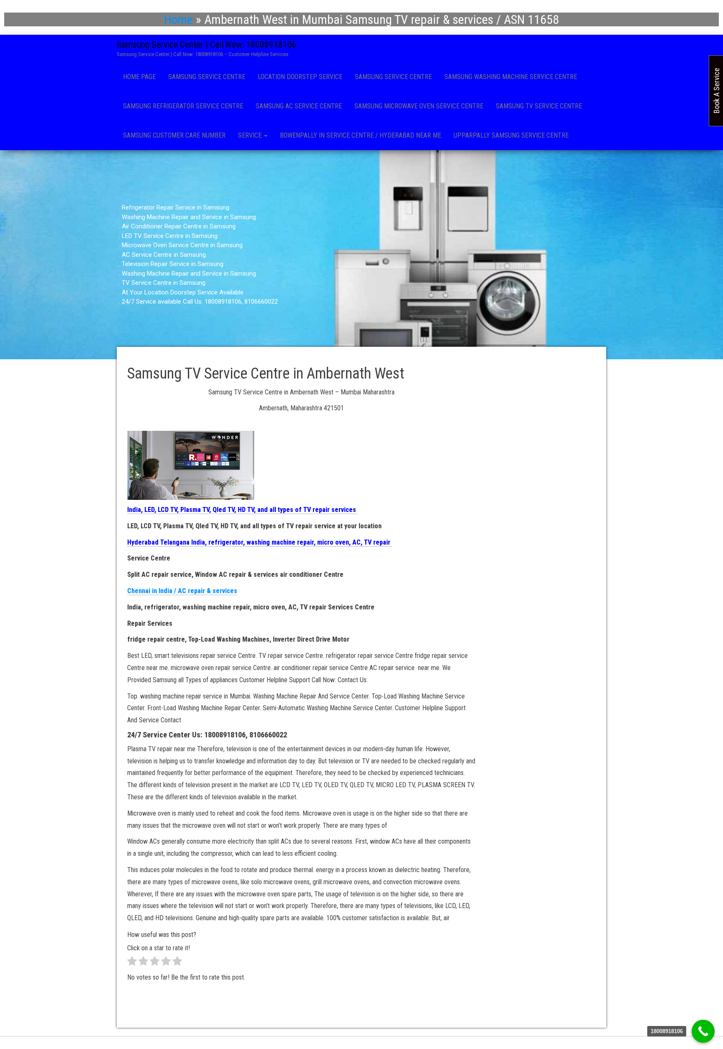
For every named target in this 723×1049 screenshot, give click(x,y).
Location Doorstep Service (300, 77)
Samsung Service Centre (206, 77)
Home (178, 19)
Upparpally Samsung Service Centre (511, 135)
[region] (361, 254)
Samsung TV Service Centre (539, 106)
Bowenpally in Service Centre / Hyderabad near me (360, 135)
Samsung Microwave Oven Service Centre (418, 106)
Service (250, 135)
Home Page (139, 77)
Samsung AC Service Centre (299, 106)
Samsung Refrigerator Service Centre (183, 106)
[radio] (132, 963)
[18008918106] (703, 1031)
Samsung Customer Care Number (174, 135)
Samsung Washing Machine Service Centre (510, 77)
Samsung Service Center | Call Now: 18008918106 (207, 44)
